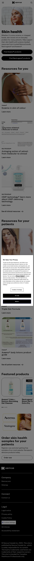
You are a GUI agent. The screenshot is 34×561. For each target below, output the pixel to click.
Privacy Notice (20, 276)
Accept (17, 295)
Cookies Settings (17, 289)
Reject (17, 301)
